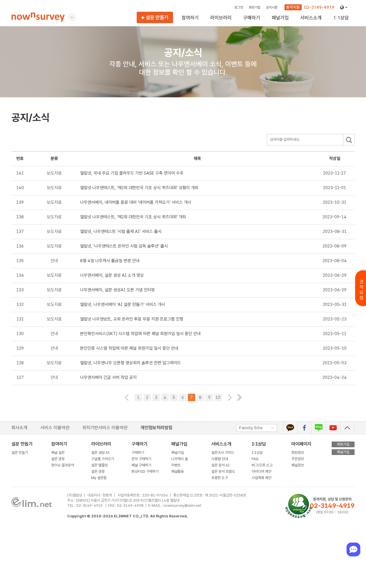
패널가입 (177, 452)
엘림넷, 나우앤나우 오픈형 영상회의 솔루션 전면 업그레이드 (130, 362)
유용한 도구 (309, 23)
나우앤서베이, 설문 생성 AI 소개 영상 (112, 275)
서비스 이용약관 (54, 427)
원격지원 (293, 7)
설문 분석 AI (221, 465)
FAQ (255, 459)
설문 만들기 (157, 17)
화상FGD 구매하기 (257, 23)
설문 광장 (58, 459)
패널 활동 (279, 23)
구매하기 (138, 452)
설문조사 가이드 (222, 452)
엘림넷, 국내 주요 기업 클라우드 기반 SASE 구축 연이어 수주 (132, 173)
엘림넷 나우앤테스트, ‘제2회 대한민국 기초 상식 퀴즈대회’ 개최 (133, 216)
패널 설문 (58, 452)
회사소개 (19, 427)
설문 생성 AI (101, 452)
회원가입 (254, 7)
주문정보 (297, 459)
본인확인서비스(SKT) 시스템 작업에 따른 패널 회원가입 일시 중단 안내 (140, 333)
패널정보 (297, 465)
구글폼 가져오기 (102, 459)
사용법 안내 (219, 459)
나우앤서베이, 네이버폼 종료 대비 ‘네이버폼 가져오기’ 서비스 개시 (135, 202)
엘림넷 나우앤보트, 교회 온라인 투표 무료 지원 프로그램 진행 (131, 319)
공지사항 (271, 7)
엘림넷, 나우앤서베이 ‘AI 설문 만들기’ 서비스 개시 (122, 304)
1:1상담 (259, 444)
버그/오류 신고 (262, 465)
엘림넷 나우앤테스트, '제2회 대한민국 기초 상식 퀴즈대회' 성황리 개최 (139, 187)
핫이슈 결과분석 (194, 23)
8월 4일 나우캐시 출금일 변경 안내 (110, 260)
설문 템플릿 (99, 465)
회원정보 (297, 452)
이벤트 (176, 465)
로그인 (238, 7)
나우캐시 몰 (179, 459)
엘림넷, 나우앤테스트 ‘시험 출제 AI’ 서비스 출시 (121, 231)
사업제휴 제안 (261, 478)
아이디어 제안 (261, 471)
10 (218, 397)
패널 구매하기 (141, 465)
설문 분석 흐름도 (223, 471)
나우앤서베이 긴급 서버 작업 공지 (108, 377)
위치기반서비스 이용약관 (105, 427)
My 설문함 (218, 23)
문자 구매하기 (141, 459)
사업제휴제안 (343, 23)
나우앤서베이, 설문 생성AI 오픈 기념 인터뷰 (117, 289)
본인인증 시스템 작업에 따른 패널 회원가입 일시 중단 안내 (129, 348)
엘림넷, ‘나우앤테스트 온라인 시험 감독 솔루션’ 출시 (124, 246)
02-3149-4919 (319, 7)
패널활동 (177, 471)
